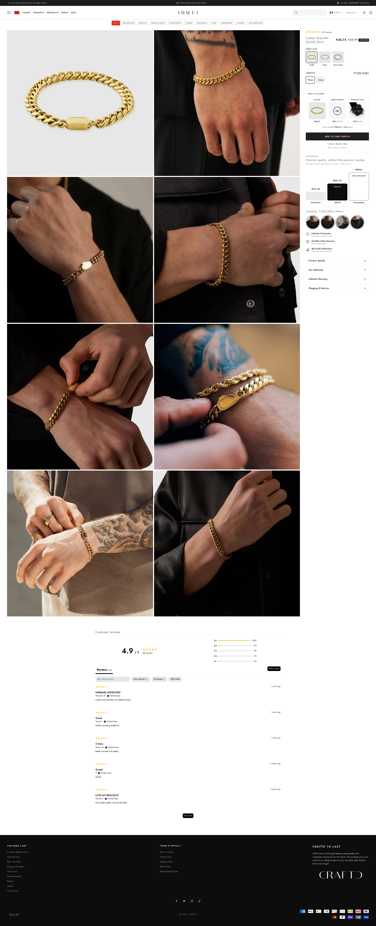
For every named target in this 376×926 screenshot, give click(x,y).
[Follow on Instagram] (191, 901)
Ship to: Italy (14, 914)
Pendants (38, 12)
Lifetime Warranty (318, 279)
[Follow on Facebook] (176, 901)
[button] (235, 640)
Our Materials (316, 270)
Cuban (189, 23)
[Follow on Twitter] (184, 901)
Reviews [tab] (104, 670)
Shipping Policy (166, 861)
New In (142, 23)
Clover (240, 23)
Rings (65, 12)
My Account (12, 871)
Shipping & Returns (319, 288)
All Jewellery (255, 23)
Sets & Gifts (175, 23)
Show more (188, 815)
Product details (317, 260)
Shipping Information (15, 866)
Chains (26, 12)
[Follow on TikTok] (199, 901)
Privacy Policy (12, 890)
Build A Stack (158, 23)
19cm (310, 79)
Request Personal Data (169, 871)
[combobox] (311, 12)
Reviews (10, 881)
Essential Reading (14, 876)
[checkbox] (175, 679)
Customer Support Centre (17, 852)
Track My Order (13, 856)
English (350, 12)
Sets (73, 12)
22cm (320, 79)
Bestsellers (128, 23)
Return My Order (14, 861)
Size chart (362, 73)
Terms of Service (166, 852)
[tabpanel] (188, 748)
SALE (16, 12)
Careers (10, 885)
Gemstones (226, 23)
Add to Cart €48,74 (337, 136)
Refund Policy (165, 866)
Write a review (274, 668)
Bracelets (53, 12)
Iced (214, 23)
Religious (202, 23)
